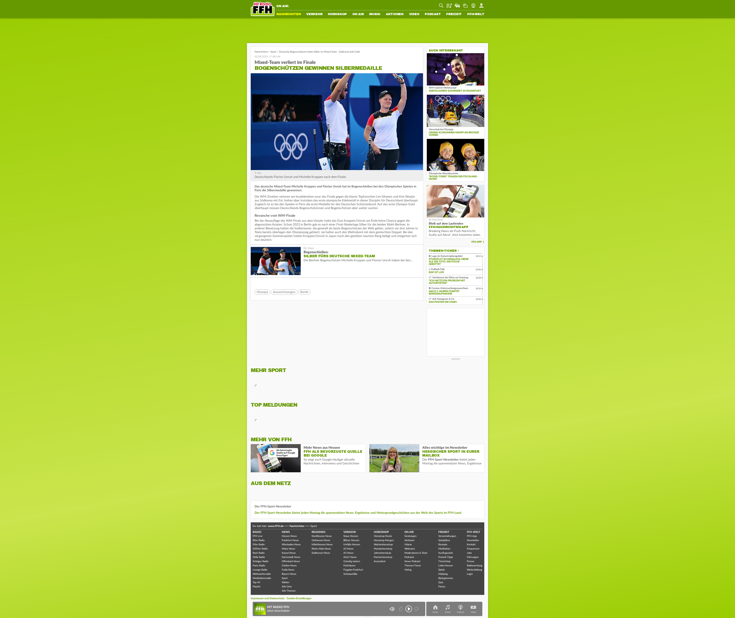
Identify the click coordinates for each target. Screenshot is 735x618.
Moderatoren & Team (415, 553)
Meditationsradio (262, 578)
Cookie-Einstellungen (299, 598)
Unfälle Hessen (351, 544)
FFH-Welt (475, 14)
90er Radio (259, 544)
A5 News (348, 553)
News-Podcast (412, 561)
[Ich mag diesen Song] (401, 609)
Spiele (441, 570)
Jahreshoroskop (382, 553)
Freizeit (454, 14)
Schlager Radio (260, 561)
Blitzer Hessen (351, 540)
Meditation (444, 549)
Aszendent (379, 561)
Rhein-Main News (321, 549)
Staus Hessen (350, 536)
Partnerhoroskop (383, 557)
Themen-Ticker (443, 251)
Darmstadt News (291, 557)
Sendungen (410, 536)
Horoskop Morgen (384, 540)
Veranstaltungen (447, 536)
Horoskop (337, 14)
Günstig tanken (351, 561)
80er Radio (259, 540)
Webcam (473, 4)
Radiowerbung (474, 565)
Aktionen (394, 14)
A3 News (348, 549)
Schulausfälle (350, 574)
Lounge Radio (260, 570)
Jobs (469, 553)
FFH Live (257, 536)
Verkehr (314, 14)
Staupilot (457, 4)
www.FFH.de (275, 526)
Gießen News (289, 565)
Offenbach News (291, 561)
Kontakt (471, 544)
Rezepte (442, 544)
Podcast (433, 14)
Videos (408, 544)
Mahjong (443, 574)
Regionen (318, 532)
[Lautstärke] (392, 609)
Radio (257, 532)
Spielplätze (444, 540)
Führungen (473, 557)
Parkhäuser (349, 565)
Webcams (409, 549)
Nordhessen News (322, 536)
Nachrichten (288, 14)
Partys (441, 586)
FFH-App (476, 242)
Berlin (304, 292)
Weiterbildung (474, 570)
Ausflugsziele (445, 553)
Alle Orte (287, 586)
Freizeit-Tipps (445, 557)
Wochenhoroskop (383, 544)
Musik (374, 14)
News (286, 532)
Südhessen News (321, 553)
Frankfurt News (290, 540)
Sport (273, 52)
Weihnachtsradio (262, 574)
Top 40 (256, 582)
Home (435, 612)
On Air (358, 14)
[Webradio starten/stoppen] (408, 609)
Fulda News (288, 570)
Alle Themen (289, 591)
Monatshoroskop (383, 549)
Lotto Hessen (445, 565)
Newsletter (473, 540)
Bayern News (289, 574)
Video (414, 14)
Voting (408, 570)
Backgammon (445, 578)
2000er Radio (260, 549)
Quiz (440, 582)
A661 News (350, 557)
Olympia (262, 292)
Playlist (449, 4)
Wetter (465, 4)
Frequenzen (473, 549)
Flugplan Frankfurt (353, 570)
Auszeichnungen (284, 292)
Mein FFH (481, 4)
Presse (470, 561)
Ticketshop (444, 561)
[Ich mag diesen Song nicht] (416, 609)
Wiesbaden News (291, 544)
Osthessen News (321, 540)
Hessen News (289, 536)
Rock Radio (259, 553)
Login (470, 574)
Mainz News (288, 549)
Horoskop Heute (383, 536)
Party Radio (259, 565)
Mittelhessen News (322, 544)
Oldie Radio (259, 557)
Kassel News (289, 553)
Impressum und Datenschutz (267, 598)
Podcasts (409, 557)
